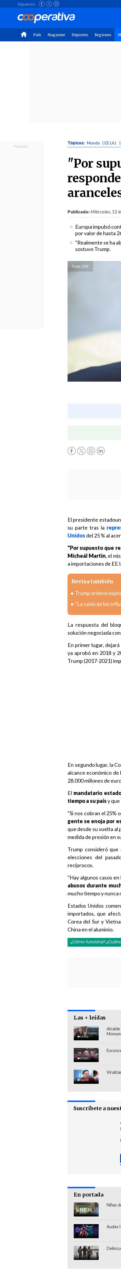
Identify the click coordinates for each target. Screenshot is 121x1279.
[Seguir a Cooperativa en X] (49, 4)
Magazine (56, 35)
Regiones (103, 35)
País (37, 35)
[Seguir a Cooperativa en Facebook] (42, 4)
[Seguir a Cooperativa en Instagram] (56, 4)
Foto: (76, 266)
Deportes (80, 35)
